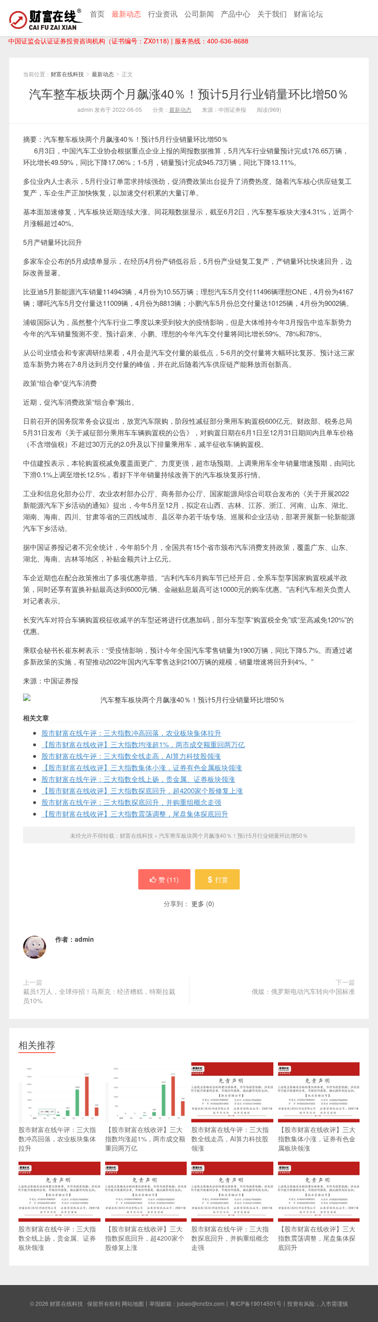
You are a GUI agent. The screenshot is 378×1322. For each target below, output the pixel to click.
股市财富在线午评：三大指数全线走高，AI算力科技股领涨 (131, 756)
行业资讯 (162, 13)
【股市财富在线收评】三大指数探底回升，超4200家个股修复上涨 (142, 790)
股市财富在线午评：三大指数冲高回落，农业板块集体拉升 (131, 732)
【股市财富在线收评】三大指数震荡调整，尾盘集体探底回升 (134, 813)
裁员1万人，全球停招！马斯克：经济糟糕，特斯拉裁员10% (99, 996)
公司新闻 (199, 13)
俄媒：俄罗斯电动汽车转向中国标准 (303, 991)
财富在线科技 (46, 18)
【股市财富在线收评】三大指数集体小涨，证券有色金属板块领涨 (141, 767)
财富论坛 (308, 13)
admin (84, 939)
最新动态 (126, 13)
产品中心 (235, 13)
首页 (97, 13)
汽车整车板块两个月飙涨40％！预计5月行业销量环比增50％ (189, 93)
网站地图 (133, 1303)
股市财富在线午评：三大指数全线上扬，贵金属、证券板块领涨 (138, 779)
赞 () (169, 879)
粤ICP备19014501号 (256, 1303)
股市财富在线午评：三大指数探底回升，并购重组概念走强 (131, 802)
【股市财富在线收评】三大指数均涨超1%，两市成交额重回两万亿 (143, 744)
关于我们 (272, 13)
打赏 (221, 879)
